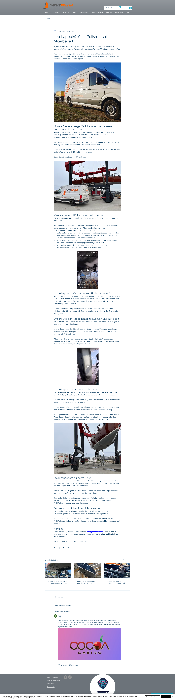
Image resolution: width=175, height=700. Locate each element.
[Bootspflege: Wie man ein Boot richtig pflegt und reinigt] (87, 570)
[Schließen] (173, 697)
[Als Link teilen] (68, 548)
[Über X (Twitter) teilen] (59, 548)
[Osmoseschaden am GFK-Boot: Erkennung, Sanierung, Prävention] (58, 570)
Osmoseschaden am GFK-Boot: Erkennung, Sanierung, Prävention (58, 582)
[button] (130, 7)
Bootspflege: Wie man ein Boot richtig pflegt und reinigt (87, 582)
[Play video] (87, 270)
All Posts (47, 19)
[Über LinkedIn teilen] (63, 548)
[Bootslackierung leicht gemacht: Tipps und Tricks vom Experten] (117, 570)
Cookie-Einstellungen (152, 697)
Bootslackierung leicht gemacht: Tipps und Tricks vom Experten (116, 582)
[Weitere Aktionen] (120, 31)
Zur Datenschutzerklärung (29, 698)
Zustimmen (166, 697)
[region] (102, 687)
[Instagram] (70, 677)
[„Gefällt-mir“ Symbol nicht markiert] (59, 665)
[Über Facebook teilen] (55, 548)
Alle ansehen (126, 560)
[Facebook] (65, 677)
